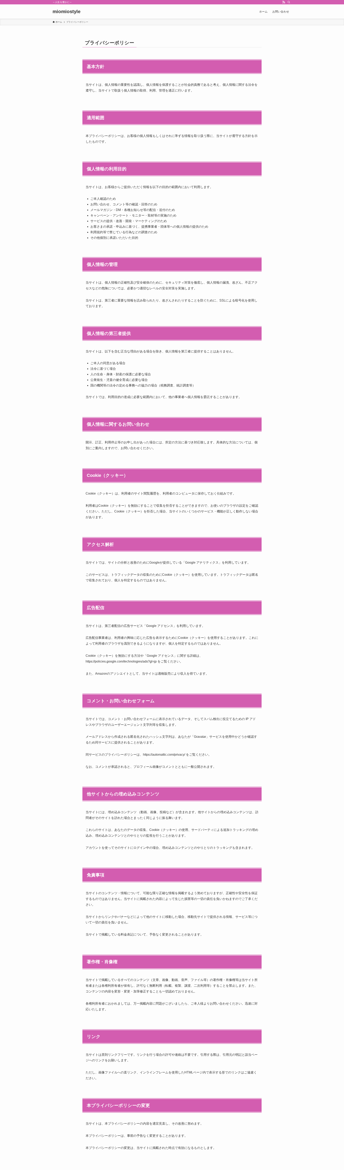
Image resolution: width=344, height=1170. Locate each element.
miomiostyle (66, 11)
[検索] (288, 2)
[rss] (283, 2)
